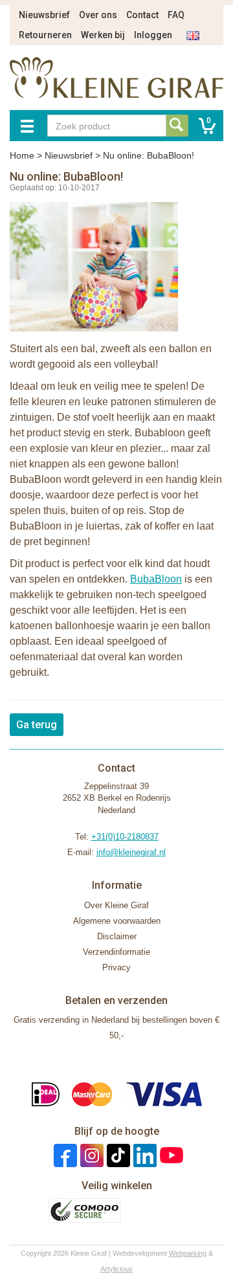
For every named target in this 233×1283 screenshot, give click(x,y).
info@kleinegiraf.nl (131, 852)
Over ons (98, 15)
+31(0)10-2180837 (125, 837)
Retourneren (45, 35)
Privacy (116, 967)
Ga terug (36, 725)
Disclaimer (117, 936)
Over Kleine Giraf (116, 905)
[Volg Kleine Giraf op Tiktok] (117, 1155)
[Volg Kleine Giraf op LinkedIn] (143, 1155)
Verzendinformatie (116, 952)
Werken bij (103, 35)
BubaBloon (156, 579)
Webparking (187, 1253)
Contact (142, 15)
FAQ (176, 15)
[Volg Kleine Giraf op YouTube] (170, 1155)
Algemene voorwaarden (117, 921)
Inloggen (153, 35)
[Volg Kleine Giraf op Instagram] (90, 1155)
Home (22, 155)
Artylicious (116, 1269)
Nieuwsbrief (44, 15)
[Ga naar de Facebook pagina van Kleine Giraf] (63, 1155)
